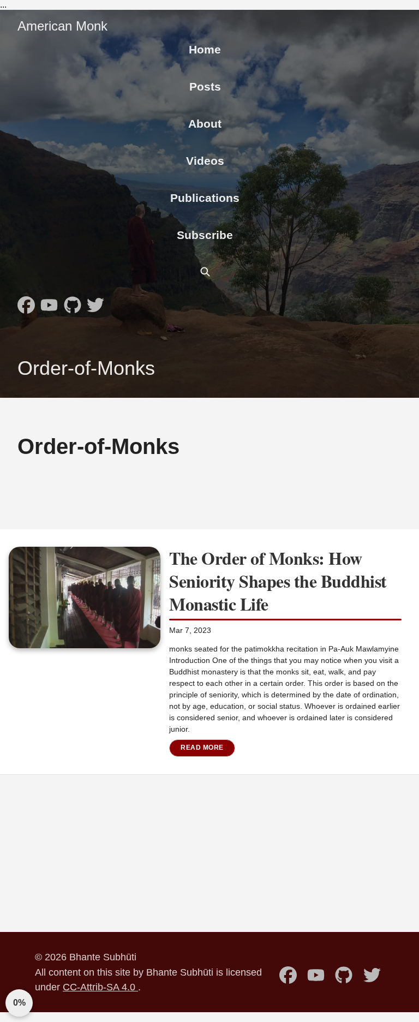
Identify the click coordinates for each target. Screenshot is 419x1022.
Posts (205, 86)
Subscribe (205, 235)
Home (205, 49)
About (205, 123)
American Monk (62, 26)
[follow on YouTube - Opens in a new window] (49, 302)
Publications (205, 198)
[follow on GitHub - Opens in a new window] (72, 302)
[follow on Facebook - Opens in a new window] (26, 302)
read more (202, 747)
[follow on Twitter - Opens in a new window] (95, 302)
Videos (205, 160)
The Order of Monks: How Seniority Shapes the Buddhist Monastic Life (278, 580)
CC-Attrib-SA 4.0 (100, 987)
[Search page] (205, 272)
